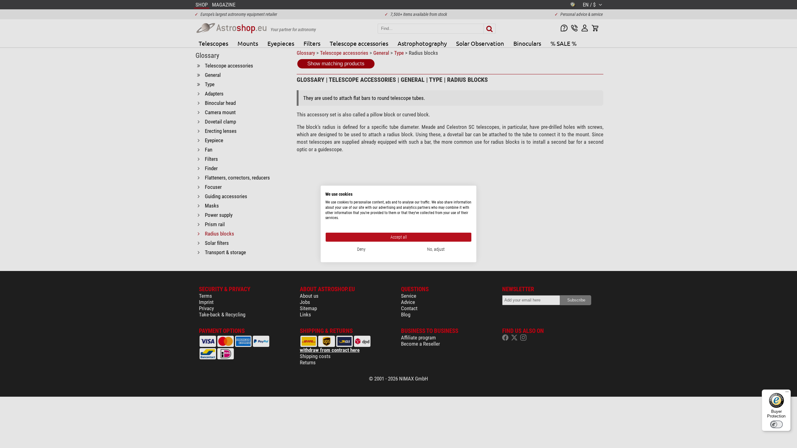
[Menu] (787, 393)
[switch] (776, 424)
